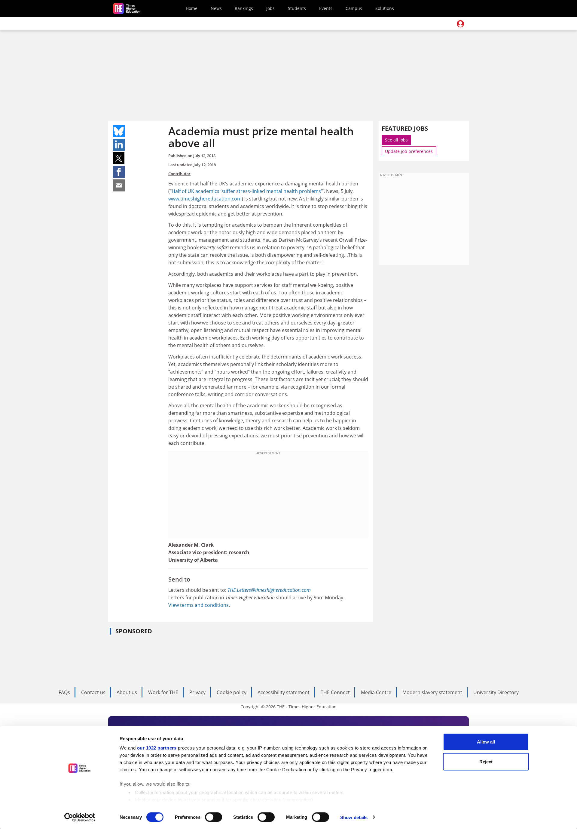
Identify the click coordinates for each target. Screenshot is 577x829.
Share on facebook (119, 172)
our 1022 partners (157, 747)
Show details (354, 817)
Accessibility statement (284, 692)
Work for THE (163, 692)
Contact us (93, 692)
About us (127, 692)
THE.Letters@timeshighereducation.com (269, 590)
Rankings (244, 8)
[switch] (213, 817)
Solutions (384, 8)
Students (297, 8)
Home (191, 8)
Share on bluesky (119, 131)
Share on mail (119, 185)
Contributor (179, 173)
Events (325, 8)
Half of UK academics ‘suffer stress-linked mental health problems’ (247, 191)
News (216, 8)
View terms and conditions (198, 605)
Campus (354, 8)
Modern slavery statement (432, 692)
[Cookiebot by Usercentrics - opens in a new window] (79, 817)
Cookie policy (231, 692)
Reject (486, 761)
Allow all (486, 741)
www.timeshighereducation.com (205, 198)
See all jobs (396, 140)
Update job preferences (409, 151)
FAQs (64, 692)
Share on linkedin (119, 145)
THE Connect (335, 692)
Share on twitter (119, 158)
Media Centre (376, 692)
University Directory (496, 692)
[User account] (460, 23)
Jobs (270, 8)
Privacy (197, 692)
